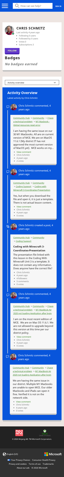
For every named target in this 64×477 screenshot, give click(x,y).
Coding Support (23, 186)
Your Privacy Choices (20, 460)
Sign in (58, 6)
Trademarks (48, 464)
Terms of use (35, 464)
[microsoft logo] (53, 454)
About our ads (23, 467)
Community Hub (21, 117)
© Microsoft (39, 467)
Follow (12, 50)
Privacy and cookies (18, 464)
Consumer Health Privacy (43, 460)
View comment (24, 151)
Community (38, 117)
